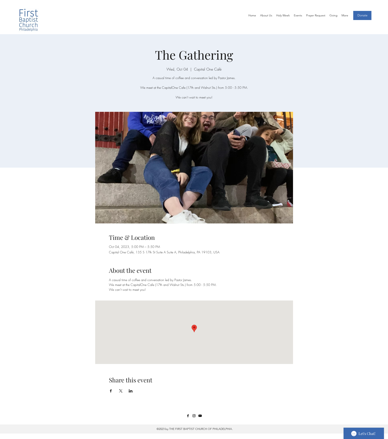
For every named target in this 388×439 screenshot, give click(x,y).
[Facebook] (188, 416)
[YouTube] (200, 416)
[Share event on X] (121, 390)
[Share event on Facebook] (111, 390)
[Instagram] (194, 416)
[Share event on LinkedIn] (131, 390)
